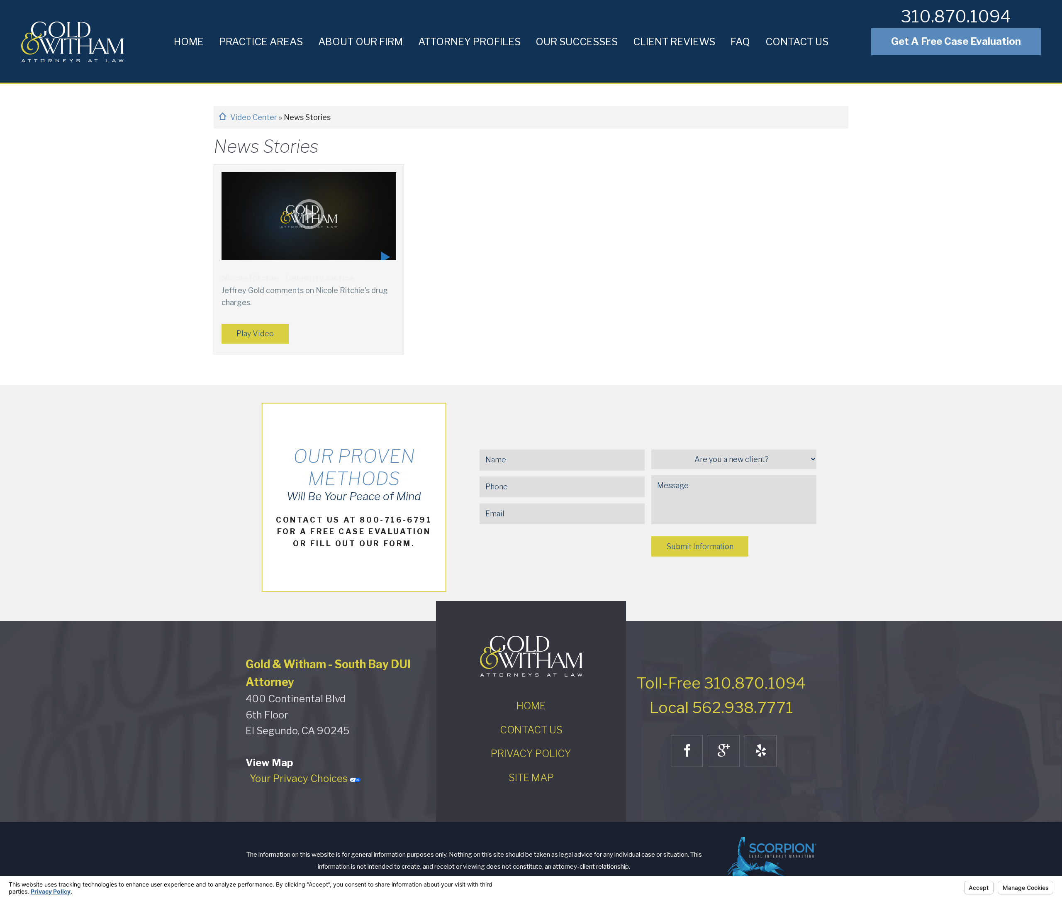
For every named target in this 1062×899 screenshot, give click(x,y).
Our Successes (577, 42)
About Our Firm (360, 42)
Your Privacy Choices (300, 778)
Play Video (255, 333)
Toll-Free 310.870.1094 (721, 683)
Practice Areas (261, 42)
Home (189, 42)
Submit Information (699, 546)
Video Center (254, 117)
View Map (269, 763)
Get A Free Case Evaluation (956, 41)
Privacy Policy (531, 754)
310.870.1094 (956, 16)
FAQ (740, 42)
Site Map (531, 778)
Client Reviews (674, 42)
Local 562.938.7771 (721, 707)
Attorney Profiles (469, 42)
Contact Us (796, 42)
